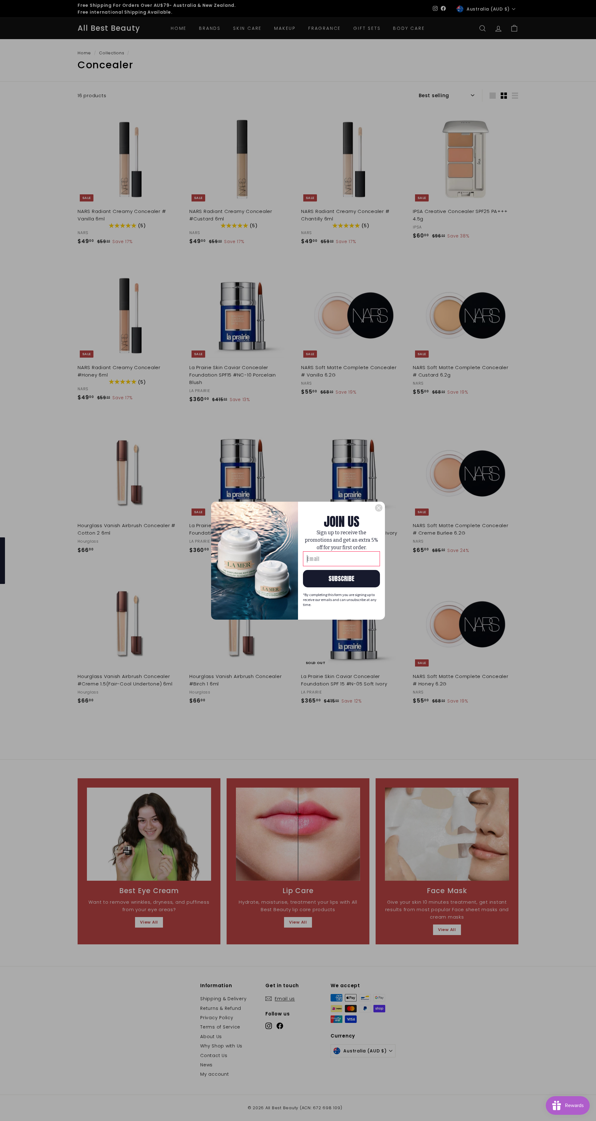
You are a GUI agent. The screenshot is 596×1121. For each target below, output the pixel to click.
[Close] (378, 508)
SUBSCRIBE (341, 578)
